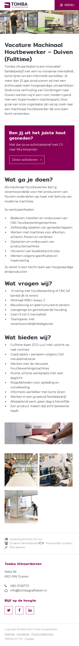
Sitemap (10, 634)
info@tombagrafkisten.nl (28, 590)
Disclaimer (23, 634)
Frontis (30, 638)
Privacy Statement (42, 634)
